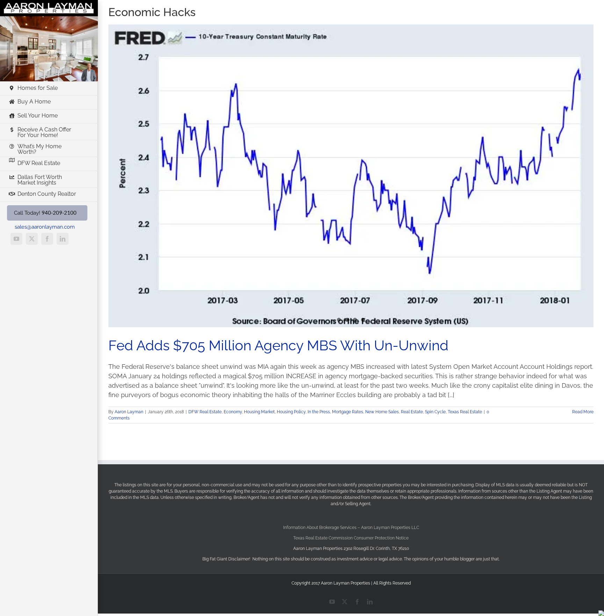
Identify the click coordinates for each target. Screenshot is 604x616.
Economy (233, 411)
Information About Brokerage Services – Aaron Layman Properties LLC (351, 527)
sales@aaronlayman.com (45, 227)
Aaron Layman (129, 411)
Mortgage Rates (347, 411)
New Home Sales (382, 411)
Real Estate (412, 411)
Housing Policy (291, 411)
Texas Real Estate (465, 411)
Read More (583, 411)
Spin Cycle (435, 411)
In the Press (319, 411)
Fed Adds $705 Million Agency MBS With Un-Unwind (278, 345)
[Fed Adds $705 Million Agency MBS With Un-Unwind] (351, 175)
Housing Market (259, 411)
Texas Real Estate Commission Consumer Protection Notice (351, 538)
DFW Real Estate (205, 411)
